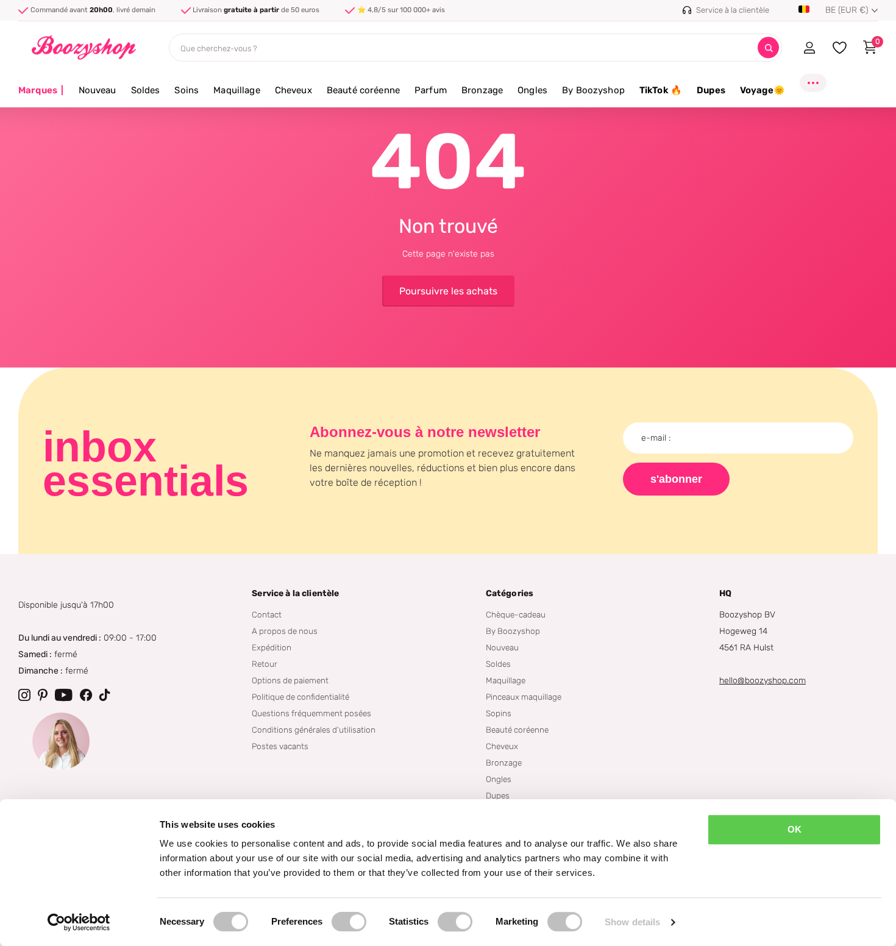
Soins (186, 90)
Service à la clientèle (295, 593)
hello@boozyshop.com (762, 680)
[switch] (349, 921)
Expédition (271, 647)
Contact (267, 614)
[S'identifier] (809, 47)
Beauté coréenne (363, 90)
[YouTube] (64, 695)
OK (795, 829)
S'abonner (676, 479)
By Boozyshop (593, 90)
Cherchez (768, 48)
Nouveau (97, 90)
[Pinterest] (43, 695)
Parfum (430, 90)
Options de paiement (290, 680)
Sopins (498, 713)
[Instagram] (24, 695)
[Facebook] (86, 695)
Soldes (145, 90)
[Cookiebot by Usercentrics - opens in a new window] (79, 922)
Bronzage (482, 90)
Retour (264, 664)
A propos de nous (285, 631)
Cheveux (293, 90)
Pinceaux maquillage (523, 697)
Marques (41, 90)
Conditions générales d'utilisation (313, 729)
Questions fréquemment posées (311, 713)
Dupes (711, 90)
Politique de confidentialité (300, 697)
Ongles (532, 90)
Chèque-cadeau (516, 614)
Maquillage (236, 90)
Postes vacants (280, 746)
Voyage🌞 (762, 90)
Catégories (509, 593)
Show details (632, 922)
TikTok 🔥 (660, 90)
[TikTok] (104, 695)
